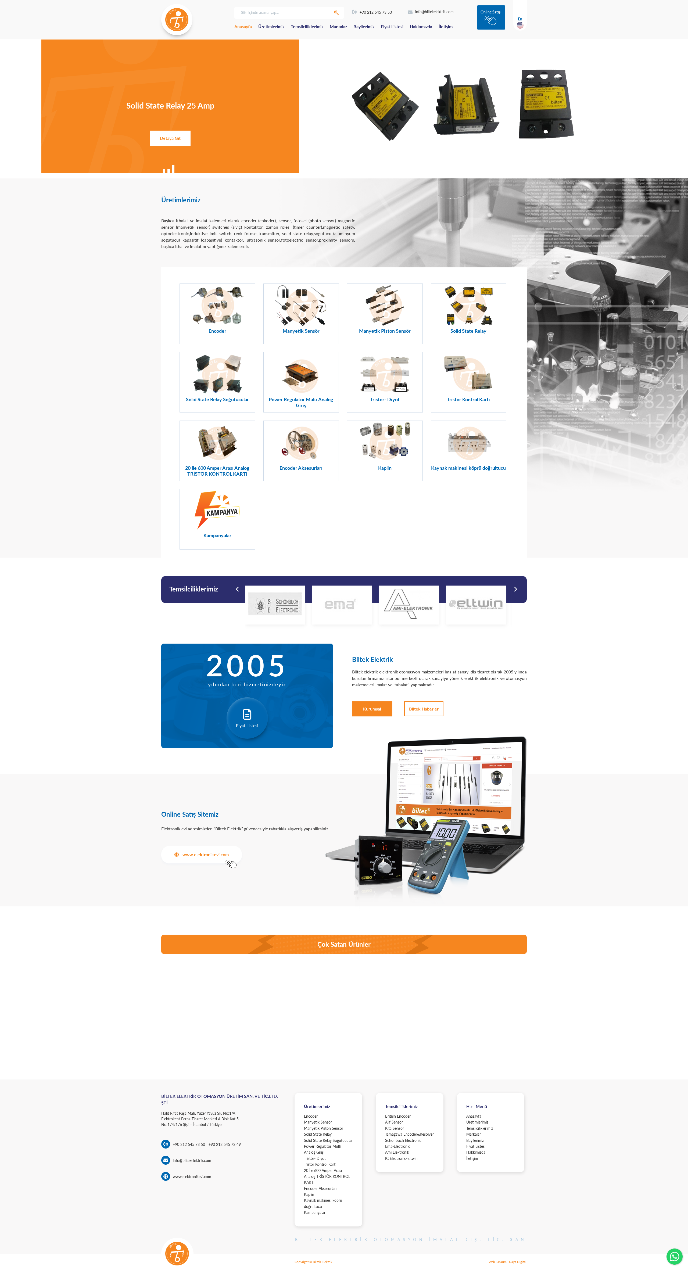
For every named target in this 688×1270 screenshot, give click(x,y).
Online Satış (490, 12)
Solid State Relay (318, 1134)
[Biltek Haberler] (424, 708)
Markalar (338, 26)
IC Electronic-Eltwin (401, 1158)
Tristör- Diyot (315, 1158)
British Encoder (398, 1116)
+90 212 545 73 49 (224, 1144)
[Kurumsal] (372, 708)
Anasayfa (243, 26)
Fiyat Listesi (392, 26)
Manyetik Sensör (318, 1122)
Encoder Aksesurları (320, 1188)
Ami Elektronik (397, 1152)
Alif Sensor (394, 1122)
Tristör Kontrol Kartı (320, 1164)
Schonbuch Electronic (403, 1140)
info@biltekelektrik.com (434, 11)
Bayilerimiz (363, 26)
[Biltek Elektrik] (176, 19)
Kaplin (309, 1194)
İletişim (446, 26)
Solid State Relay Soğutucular (328, 1140)
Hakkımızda (421, 26)
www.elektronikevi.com (192, 1176)
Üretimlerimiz (271, 26)
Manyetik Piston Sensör (323, 1128)
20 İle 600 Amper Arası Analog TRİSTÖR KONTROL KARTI (327, 1176)
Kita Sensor (394, 1128)
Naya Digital (517, 1262)
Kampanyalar (314, 1212)
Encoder (311, 1116)
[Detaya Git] (170, 138)
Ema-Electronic (397, 1146)
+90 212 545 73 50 (376, 12)
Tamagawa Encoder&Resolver (409, 1134)
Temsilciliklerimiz (307, 26)
